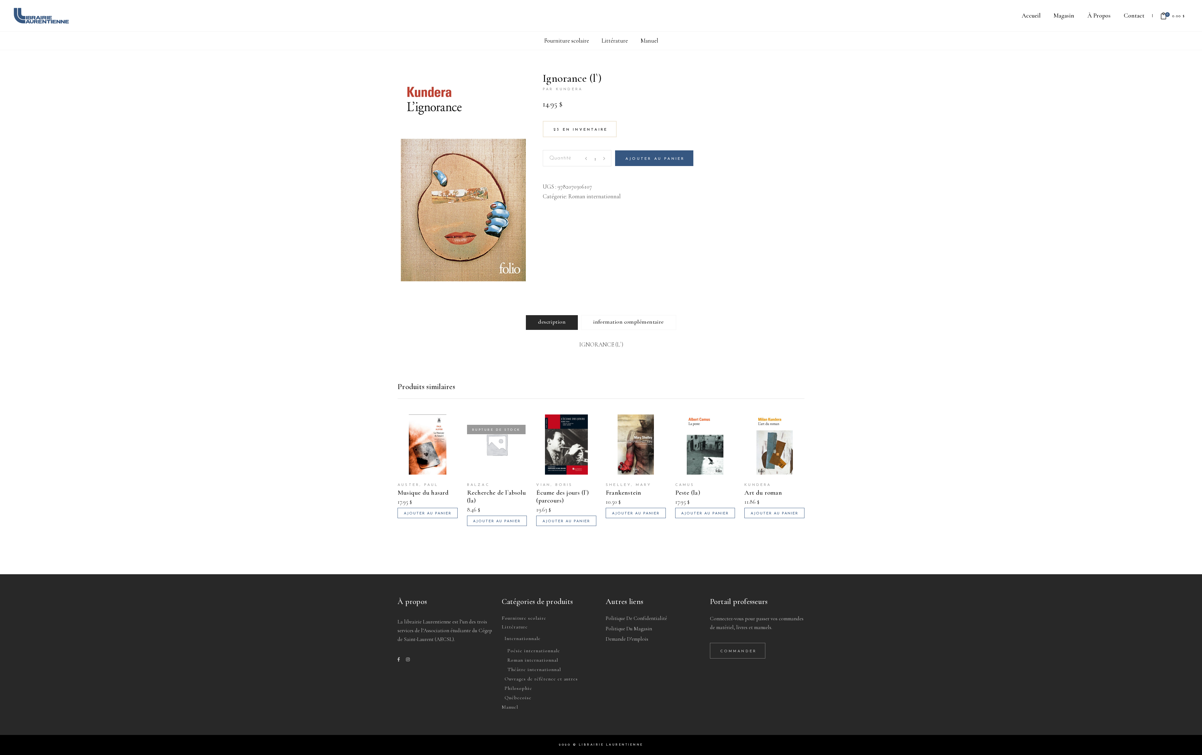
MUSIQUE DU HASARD (423, 493)
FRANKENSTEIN (623, 493)
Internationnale (523, 638)
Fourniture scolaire (566, 40)
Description (552, 321)
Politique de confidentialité (636, 618)
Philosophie (518, 688)
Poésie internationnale (533, 651)
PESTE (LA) (687, 493)
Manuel (649, 40)
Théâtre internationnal (534, 669)
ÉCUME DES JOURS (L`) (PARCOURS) (562, 496)
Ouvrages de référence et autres (541, 679)
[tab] (552, 322)
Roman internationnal (594, 196)
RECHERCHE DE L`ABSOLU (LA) (496, 496)
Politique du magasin (629, 628)
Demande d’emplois (627, 639)
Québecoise (518, 698)
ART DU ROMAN (763, 493)
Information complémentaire (628, 321)
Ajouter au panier (655, 159)
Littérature (615, 40)
